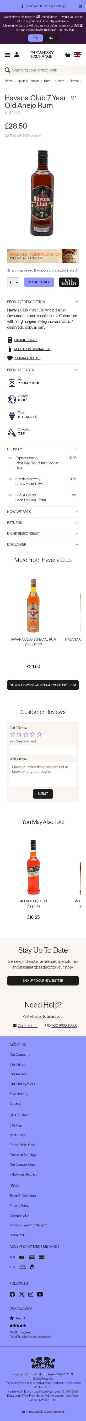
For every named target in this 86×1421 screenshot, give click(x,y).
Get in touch (28, 1025)
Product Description (26, 302)
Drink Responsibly (23, 533)
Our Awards (18, 1074)
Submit (43, 793)
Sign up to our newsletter (43, 980)
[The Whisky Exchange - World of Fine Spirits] (42, 54)
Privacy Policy (19, 1205)
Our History (18, 1064)
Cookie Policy (19, 1215)
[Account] (16, 55)
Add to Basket (39, 282)
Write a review (18, 758)
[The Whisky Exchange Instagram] (30, 1294)
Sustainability (19, 1094)
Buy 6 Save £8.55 (68, 282)
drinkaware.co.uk (54, 1411)
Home (8, 81)
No (51, 38)
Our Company (20, 1054)
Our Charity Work (22, 1084)
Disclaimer (16, 544)
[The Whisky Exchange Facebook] (12, 1294)
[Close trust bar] (80, 6)
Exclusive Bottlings (23, 1155)
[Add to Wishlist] (73, 98)
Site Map (16, 1125)
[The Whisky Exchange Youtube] (40, 1294)
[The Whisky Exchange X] (22, 1294)
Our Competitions (22, 1164)
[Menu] (7, 55)
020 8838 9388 (64, 1025)
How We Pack (19, 512)
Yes (35, 38)
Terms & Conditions (23, 1196)
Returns (14, 523)
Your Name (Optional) (23, 741)
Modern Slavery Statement (29, 1225)
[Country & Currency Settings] (77, 55)
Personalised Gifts (22, 1145)
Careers (15, 1103)
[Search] (8, 70)
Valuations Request (23, 1174)
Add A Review (18, 728)
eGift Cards (17, 1135)
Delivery (14, 449)
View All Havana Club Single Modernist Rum (43, 685)
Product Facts (20, 370)
